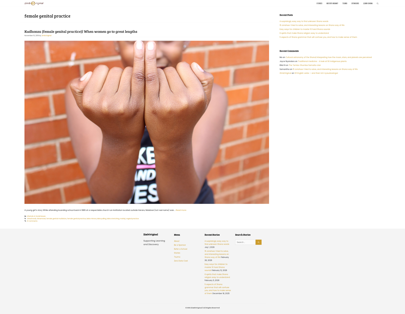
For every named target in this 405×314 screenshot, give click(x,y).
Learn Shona (368, 3)
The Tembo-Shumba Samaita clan (305, 65)
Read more (181, 210)
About (176, 241)
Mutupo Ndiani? (332, 3)
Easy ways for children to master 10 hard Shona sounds (305, 29)
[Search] (259, 242)
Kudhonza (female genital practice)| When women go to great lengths (80, 31)
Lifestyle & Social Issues (36, 216)
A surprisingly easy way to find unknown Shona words (304, 21)
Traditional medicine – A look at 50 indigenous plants (322, 61)
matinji (122, 218)
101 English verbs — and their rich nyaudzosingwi (316, 73)
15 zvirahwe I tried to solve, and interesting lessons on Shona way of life (312, 25)
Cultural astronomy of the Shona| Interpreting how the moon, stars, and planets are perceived (329, 57)
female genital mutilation (56, 218)
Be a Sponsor (180, 245)
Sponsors (355, 3)
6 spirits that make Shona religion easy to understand (304, 33)
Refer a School (180, 249)
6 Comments (32, 221)
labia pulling (101, 218)
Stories (319, 3)
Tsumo (344, 3)
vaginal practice (132, 218)
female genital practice (76, 218)
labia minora (91, 218)
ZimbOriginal (285, 73)
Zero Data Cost (181, 261)
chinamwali (31, 218)
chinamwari (41, 218)
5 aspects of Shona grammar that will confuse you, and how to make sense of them (318, 37)
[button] (378, 3)
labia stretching (113, 218)
